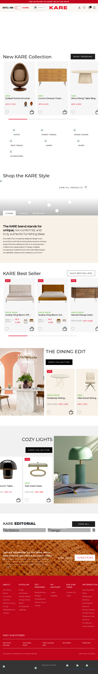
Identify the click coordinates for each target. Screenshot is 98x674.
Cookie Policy (88, 613)
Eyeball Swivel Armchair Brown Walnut (17, 98)
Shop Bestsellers (81, 273)
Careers (6, 600)
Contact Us (71, 592)
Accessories (24, 606)
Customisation (88, 626)
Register (54, 596)
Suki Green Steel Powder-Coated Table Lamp (36, 486)
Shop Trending (82, 56)
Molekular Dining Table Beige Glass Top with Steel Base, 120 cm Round (58, 398)
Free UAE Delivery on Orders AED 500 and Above (49, 2)
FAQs (68, 596)
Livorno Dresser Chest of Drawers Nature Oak (51, 98)
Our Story (7, 590)
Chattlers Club (88, 616)
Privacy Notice (88, 610)
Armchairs (23, 593)
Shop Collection (59, 362)
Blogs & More (40, 592)
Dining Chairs (24, 600)
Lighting (22, 610)
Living (9, 213)
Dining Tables (24, 596)
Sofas (21, 590)
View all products (71, 187)
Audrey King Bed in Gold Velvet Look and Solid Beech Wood (50, 315)
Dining (24, 213)
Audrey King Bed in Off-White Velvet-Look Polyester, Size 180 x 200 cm (18, 315)
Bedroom (39, 213)
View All (83, 524)
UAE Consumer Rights (87, 654)
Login (53, 592)
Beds (21, 603)
